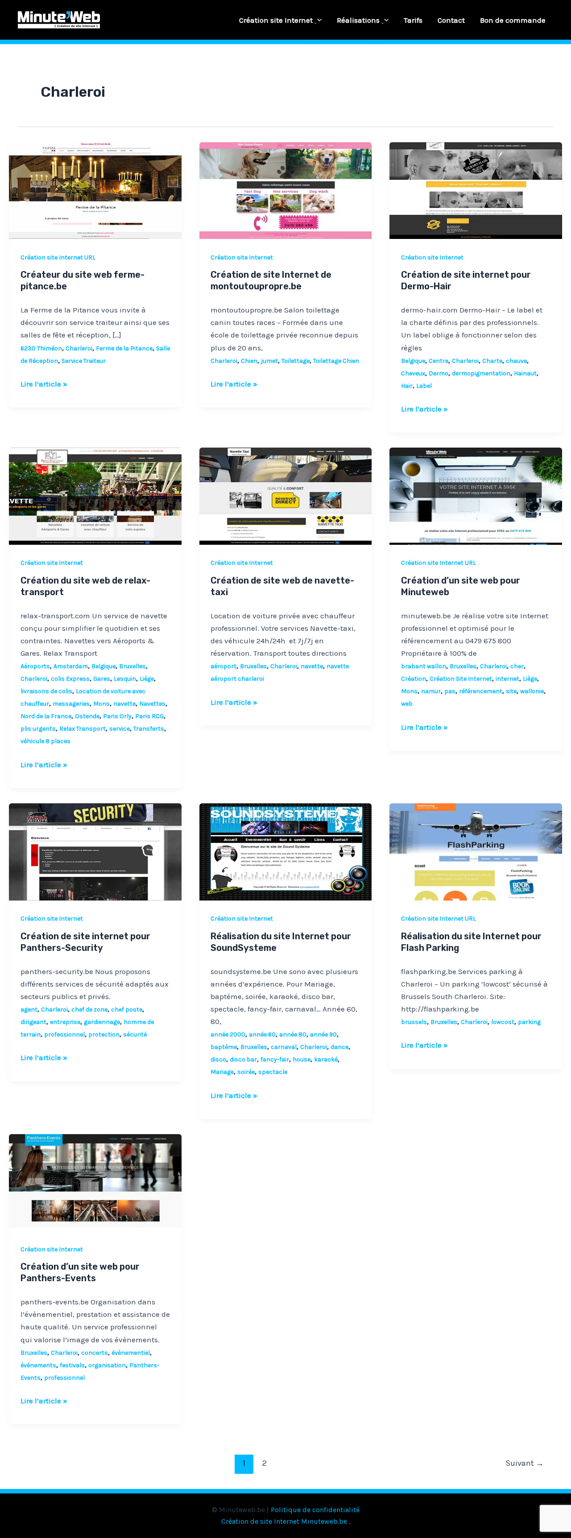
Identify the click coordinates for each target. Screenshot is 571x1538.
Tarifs (413, 20)
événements (38, 1365)
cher (517, 666)
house (301, 1059)
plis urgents (38, 728)
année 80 (292, 1034)
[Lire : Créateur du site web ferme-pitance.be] (95, 189)
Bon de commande (513, 20)
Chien (249, 361)
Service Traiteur (84, 361)
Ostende (87, 716)
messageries (71, 703)
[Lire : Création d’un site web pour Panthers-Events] (95, 1181)
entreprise (65, 1022)
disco (218, 1059)
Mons (101, 703)
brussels (414, 1022)
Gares (101, 679)
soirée (246, 1072)
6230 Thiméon (41, 348)
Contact (451, 20)
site (511, 691)
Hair (407, 386)
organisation (107, 1365)
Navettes (152, 703)
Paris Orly (117, 716)
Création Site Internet (461, 679)
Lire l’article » (44, 383)
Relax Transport (82, 728)
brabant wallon (423, 666)
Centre (438, 361)
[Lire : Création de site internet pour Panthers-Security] (95, 851)
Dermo (438, 373)
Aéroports (35, 666)
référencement (480, 691)
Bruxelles (132, 666)
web (407, 703)
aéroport (223, 666)
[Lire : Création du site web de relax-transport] (95, 495)
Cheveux (413, 373)
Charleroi (79, 348)
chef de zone (89, 1009)
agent (29, 1009)
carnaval (284, 1047)
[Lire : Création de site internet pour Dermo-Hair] (475, 189)
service (119, 728)
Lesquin (125, 679)
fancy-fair (275, 1059)
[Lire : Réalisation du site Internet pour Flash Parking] (475, 851)
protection (104, 1034)
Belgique (413, 361)
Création (413, 679)
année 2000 (228, 1034)
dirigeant (33, 1022)
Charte (492, 361)
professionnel (64, 1034)
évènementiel (131, 1353)
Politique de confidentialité (315, 1509)
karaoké (326, 1059)
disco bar (243, 1059)
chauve (516, 361)
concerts (94, 1353)
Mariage (222, 1072)
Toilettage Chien (336, 361)
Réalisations (358, 20)
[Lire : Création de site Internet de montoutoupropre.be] (285, 189)
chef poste (126, 1009)
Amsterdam (71, 666)
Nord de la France (46, 716)
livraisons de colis (46, 691)
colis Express (70, 679)
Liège (147, 679)
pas (449, 691)
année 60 (262, 1034)
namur (431, 691)
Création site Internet (276, 20)
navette (124, 703)
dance (339, 1047)
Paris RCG (149, 716)
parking (529, 1022)
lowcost (502, 1022)
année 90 (323, 1034)
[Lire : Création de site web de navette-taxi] (285, 495)
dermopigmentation (481, 373)
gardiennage (102, 1022)
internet (507, 679)
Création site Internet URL (58, 257)
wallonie (532, 691)
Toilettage (295, 361)
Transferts (148, 728)
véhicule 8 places (45, 741)
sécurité (135, 1034)
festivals (72, 1365)
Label (424, 386)
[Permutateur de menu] (313, 23)
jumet (269, 361)
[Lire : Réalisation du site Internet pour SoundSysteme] (285, 851)
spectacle (272, 1072)
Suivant (524, 1463)
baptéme (224, 1047)
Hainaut (525, 373)
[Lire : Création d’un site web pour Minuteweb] (475, 495)
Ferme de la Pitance (124, 348)
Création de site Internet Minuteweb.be (284, 1521)
